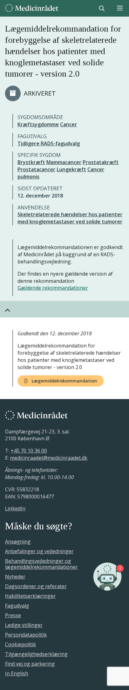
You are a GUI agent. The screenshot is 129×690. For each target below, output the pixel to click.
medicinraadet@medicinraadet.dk (48, 457)
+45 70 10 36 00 (29, 450)
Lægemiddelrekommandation (63, 381)
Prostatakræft (101, 162)
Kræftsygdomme (38, 124)
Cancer (68, 124)
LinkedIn (15, 508)
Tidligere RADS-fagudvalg (49, 143)
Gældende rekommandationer (53, 287)
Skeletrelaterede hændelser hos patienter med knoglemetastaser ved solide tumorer (70, 218)
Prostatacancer (36, 169)
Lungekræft (71, 169)
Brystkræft (31, 162)
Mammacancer (63, 162)
